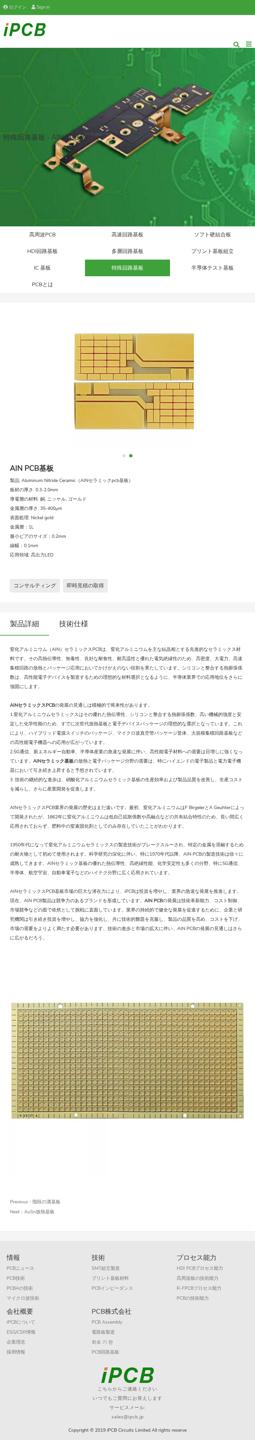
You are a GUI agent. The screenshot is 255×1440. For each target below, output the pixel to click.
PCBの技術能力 (193, 1298)
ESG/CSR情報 (21, 1332)
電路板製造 (103, 1332)
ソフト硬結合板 (212, 234)
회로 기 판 (102, 1342)
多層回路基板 (127, 251)
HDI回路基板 (42, 251)
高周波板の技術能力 (197, 1278)
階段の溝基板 (46, 1202)
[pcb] (24, 29)
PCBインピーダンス (112, 1288)
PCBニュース (20, 1268)
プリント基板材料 (110, 1278)
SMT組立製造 (106, 1268)
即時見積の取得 (85, 585)
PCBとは (42, 284)
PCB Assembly (107, 1322)
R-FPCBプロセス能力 (199, 1288)
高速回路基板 (127, 234)
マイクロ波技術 (23, 1298)
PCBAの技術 (20, 1288)
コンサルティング (35, 585)
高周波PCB (42, 234)
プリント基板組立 (212, 251)
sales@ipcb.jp (128, 1417)
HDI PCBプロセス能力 (200, 1268)
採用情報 (16, 1352)
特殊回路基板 (127, 268)
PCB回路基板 (105, 1352)
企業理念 (16, 1342)
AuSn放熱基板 (39, 1212)
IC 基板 (42, 268)
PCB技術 (16, 1278)
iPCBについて (21, 1322)
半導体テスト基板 (212, 268)
